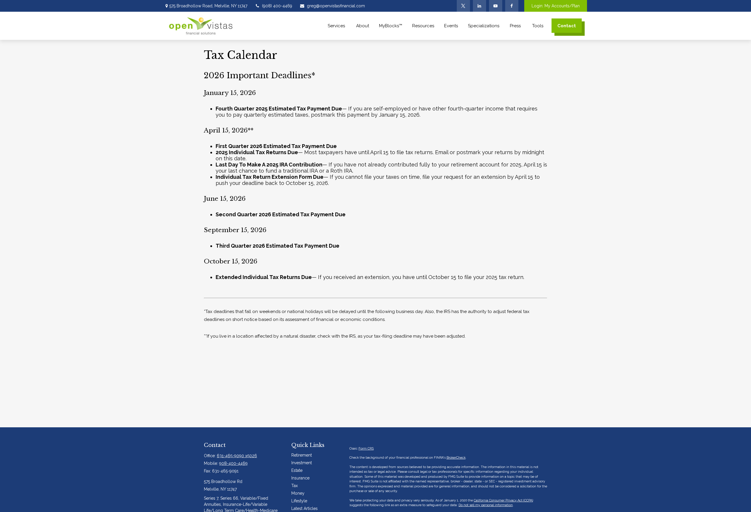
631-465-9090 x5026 (237, 455)
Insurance (300, 478)
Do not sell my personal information (486, 505)
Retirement (301, 455)
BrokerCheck (456, 458)
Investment (301, 462)
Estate (296, 470)
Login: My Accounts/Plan (556, 6)
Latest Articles (304, 508)
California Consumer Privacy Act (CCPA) (503, 500)
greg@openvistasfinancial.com (336, 6)
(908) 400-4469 (277, 6)
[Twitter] (463, 6)
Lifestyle (299, 501)
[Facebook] (511, 6)
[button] (337, 26)
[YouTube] (495, 6)
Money (298, 493)
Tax (294, 485)
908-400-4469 (233, 463)
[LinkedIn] (479, 6)
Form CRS (366, 448)
